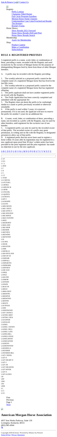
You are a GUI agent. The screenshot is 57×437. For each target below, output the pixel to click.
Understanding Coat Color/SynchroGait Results (32, 21)
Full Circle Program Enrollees (24, 16)
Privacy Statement (18, 435)
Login (16, 2)
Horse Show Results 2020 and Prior (27, 33)
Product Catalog (18, 45)
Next (8, 404)
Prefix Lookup (18, 12)
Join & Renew (7, 2)
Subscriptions (17, 49)
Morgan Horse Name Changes (24, 19)
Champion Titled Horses (22, 14)
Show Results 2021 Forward (24, 30)
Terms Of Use (5, 435)
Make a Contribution (20, 47)
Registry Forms (18, 26)
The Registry (17, 23)
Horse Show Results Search (23, 35)
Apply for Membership (21, 40)
